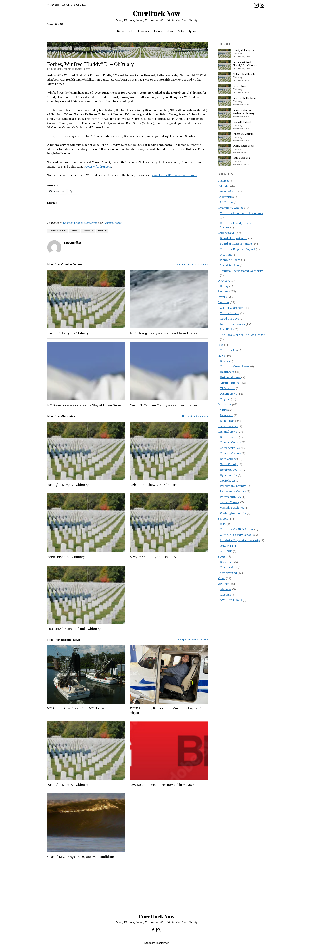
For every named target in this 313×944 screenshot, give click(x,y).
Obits (181, 31)
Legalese (67, 4)
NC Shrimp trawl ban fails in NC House (75, 708)
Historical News (230, 377)
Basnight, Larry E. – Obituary (68, 333)
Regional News (112, 223)
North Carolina (230, 383)
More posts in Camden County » (192, 264)
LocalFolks (227, 329)
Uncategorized (227, 573)
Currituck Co (228, 350)
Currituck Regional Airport (237, 249)
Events (158, 31)
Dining (224, 286)
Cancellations (227, 191)
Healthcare (227, 372)
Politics (223, 410)
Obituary (102, 230)
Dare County (228, 459)
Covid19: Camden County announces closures (163, 405)
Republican (227, 421)
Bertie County (229, 437)
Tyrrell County (229, 502)
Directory (224, 280)
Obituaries (90, 223)
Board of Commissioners (236, 244)
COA (223, 524)
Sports (193, 31)
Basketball (226, 562)
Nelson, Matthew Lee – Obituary (153, 484)
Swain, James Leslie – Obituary (244, 147)
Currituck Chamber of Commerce (241, 213)
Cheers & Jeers (229, 313)
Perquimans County (233, 491)
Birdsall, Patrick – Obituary (243, 123)
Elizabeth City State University (240, 540)
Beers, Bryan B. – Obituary (66, 556)
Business (223, 181)
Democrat (226, 415)
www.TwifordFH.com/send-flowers (174, 175)
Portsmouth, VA (230, 497)
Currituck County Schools (237, 535)
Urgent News (228, 393)
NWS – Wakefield (231, 600)
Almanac (225, 589)
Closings (225, 594)
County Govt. (226, 233)
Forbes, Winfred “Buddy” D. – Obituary (245, 63)
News (170, 31)
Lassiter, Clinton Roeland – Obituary (74, 628)
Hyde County (228, 475)
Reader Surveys (228, 426)
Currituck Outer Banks (234, 366)
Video (221, 578)
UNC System (228, 546)
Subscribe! (80, 4)
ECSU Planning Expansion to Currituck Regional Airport (165, 710)
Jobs (220, 345)
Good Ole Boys (229, 319)
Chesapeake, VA (230, 448)
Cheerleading (228, 567)
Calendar (223, 186)
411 (131, 31)
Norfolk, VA (227, 480)
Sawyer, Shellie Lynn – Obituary (153, 556)
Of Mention (227, 388)
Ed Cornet (226, 202)
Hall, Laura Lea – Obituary (242, 159)
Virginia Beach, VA (232, 508)
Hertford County (231, 470)
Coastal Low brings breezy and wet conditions (80, 856)
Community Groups (230, 208)
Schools (223, 518)
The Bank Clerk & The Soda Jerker (242, 335)
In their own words (232, 324)
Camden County (73, 223)
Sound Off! (225, 551)
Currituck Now (156, 13)
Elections (143, 31)
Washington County (233, 513)
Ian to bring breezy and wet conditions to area (163, 333)
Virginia (225, 399)
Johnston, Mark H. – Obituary (244, 135)
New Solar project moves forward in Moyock (162, 784)
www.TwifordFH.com (97, 166)
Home (120, 31)
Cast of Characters (232, 308)
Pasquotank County (233, 486)
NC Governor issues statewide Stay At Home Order (84, 405)
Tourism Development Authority (241, 271)
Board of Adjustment (233, 238)
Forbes (74, 230)
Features (223, 302)
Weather (223, 584)
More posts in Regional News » (193, 639)
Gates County (229, 464)
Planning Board (230, 260)
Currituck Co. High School (237, 529)
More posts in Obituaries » (195, 416)
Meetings (226, 254)
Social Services (229, 265)
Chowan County (230, 453)
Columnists (225, 197)
